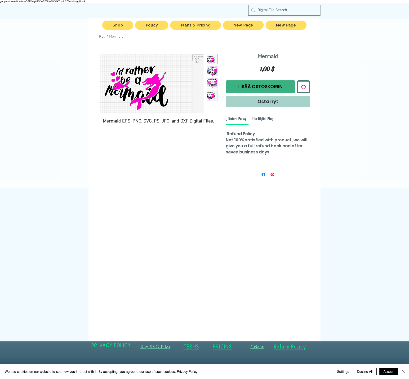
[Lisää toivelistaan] (303, 86)
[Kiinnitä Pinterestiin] (272, 174)
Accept (388, 371)
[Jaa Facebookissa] (263, 174)
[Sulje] (403, 371)
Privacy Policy (187, 371)
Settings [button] (343, 371)
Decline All (365, 371)
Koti (102, 36)
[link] (237, 118)
